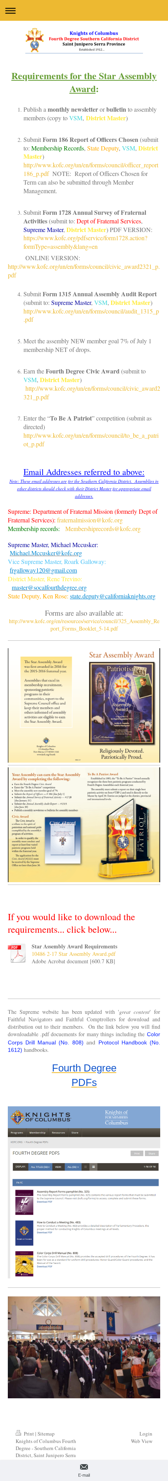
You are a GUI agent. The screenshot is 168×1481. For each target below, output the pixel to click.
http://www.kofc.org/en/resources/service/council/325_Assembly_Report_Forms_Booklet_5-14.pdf (84, 624)
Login (145, 1433)
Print (29, 1433)
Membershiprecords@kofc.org (103, 528)
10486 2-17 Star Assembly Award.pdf (74, 953)
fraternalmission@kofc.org (90, 520)
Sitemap (46, 1433)
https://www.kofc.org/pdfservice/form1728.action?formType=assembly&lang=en (85, 242)
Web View (141, 1441)
